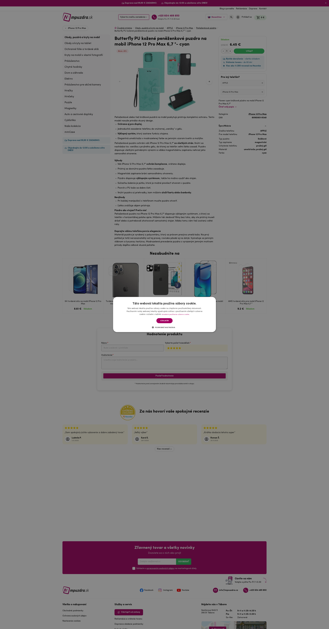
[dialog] (164, 314)
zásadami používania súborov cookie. (176, 314)
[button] (164, 327)
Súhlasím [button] (164, 321)
